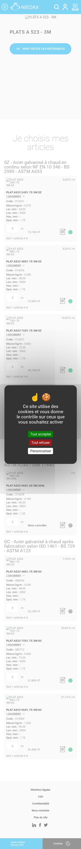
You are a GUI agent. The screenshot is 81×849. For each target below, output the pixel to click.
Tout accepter (40, 434)
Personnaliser (40, 451)
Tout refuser (40, 442)
